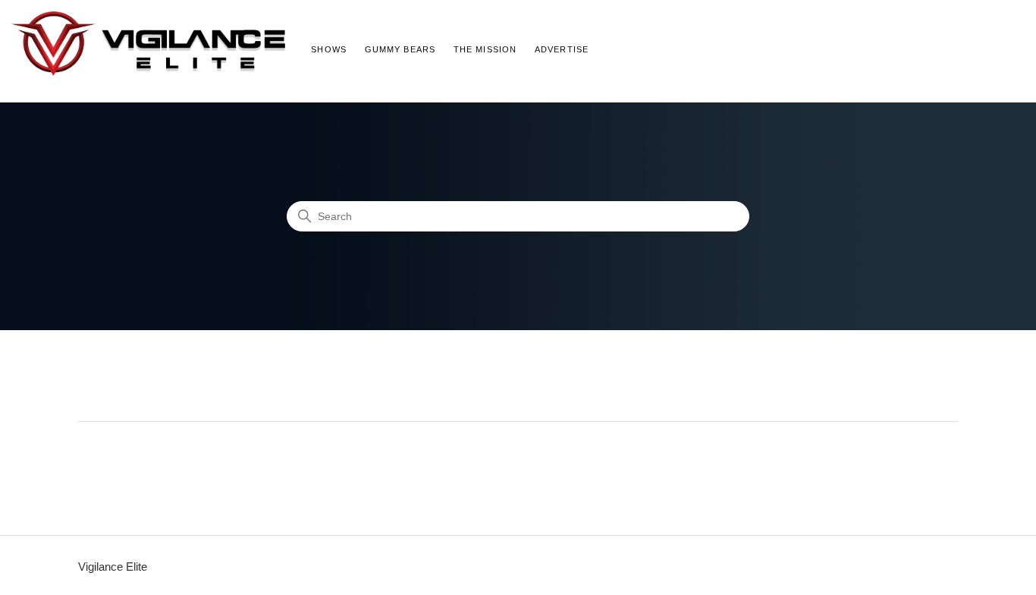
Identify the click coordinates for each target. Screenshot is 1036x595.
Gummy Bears (400, 49)
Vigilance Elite (112, 566)
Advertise (562, 49)
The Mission (485, 49)
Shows (329, 49)
